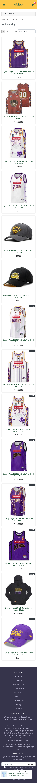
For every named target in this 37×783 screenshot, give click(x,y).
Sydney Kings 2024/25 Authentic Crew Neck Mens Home (18, 475)
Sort (15, 31)
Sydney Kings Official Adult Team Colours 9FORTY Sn (18, 654)
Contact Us (18, 709)
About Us (18, 696)
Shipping (18, 680)
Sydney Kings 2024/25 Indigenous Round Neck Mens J (18, 519)
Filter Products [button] (9, 14)
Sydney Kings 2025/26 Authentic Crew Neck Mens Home (18, 73)
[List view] (7, 31)
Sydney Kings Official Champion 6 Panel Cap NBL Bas (18, 296)
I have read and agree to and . (19, 768)
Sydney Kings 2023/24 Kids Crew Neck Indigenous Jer (18, 430)
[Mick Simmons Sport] (18, 4)
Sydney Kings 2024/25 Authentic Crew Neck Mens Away (18, 207)
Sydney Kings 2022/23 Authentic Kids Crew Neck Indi (18, 117)
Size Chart (18, 676)
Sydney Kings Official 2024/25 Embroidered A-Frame (18, 251)
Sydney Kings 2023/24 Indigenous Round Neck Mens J (18, 162)
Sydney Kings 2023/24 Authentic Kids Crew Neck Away (18, 385)
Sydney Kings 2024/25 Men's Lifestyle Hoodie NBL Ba (18, 609)
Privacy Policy (18, 692)
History (18, 705)
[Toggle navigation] (3, 4)
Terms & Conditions (25, 767)
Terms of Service (18, 700)
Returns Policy (18, 688)
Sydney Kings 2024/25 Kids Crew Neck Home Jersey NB (18, 564)
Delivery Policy (18, 684)
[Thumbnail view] (3, 31)
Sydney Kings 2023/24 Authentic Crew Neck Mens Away (18, 341)
